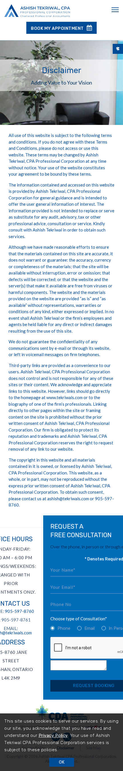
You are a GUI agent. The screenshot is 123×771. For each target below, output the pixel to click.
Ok (61, 762)
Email (89, 628)
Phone (63, 628)
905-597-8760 (19, 611)
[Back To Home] (118, 49)
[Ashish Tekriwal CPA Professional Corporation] (37, 11)
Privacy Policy (53, 735)
